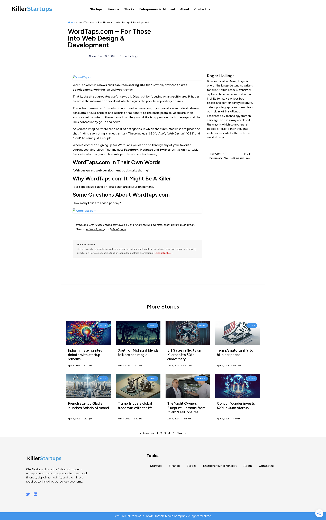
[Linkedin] (35, 494)
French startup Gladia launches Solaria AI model (88, 405)
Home (71, 22)
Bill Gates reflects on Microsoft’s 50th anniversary (184, 354)
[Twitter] (28, 494)
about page (118, 229)
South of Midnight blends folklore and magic (138, 352)
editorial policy (95, 229)
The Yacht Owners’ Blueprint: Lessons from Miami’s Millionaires (186, 407)
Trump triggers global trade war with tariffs (135, 405)
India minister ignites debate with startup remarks (85, 354)
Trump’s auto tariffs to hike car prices (235, 352)
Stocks (129, 9)
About (184, 9)
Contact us (202, 9)
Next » (181, 433)
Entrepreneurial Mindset (157, 9)
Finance (113, 9)
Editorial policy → (164, 253)
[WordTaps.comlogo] (137, 210)
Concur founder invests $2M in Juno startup (236, 405)
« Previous (147, 433)
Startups (96, 9)
